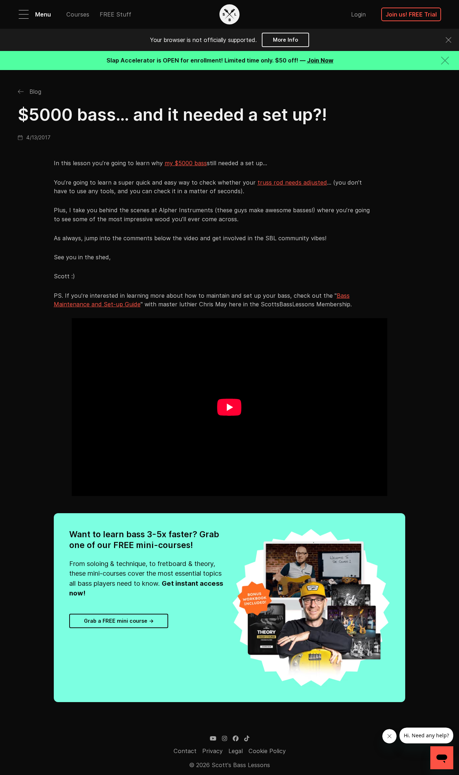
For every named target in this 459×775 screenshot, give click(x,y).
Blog (34, 91)
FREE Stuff (115, 14)
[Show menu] (23, 14)
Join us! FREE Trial (411, 14)
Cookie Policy (267, 751)
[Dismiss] (448, 40)
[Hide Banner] (445, 60)
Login (358, 14)
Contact (185, 751)
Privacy (212, 751)
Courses (77, 14)
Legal (235, 751)
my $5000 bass (186, 163)
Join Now (320, 60)
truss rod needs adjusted (292, 182)
